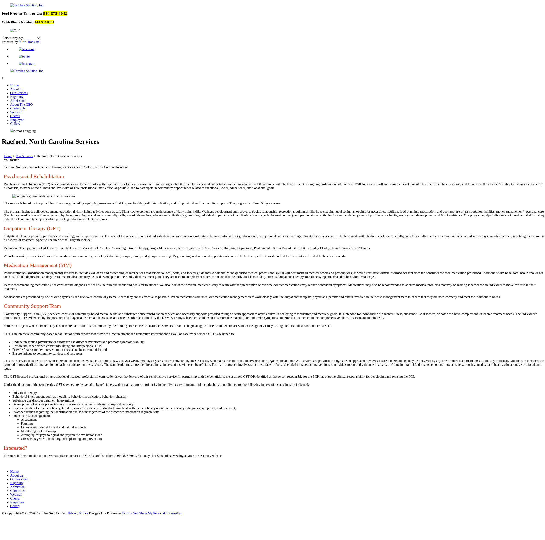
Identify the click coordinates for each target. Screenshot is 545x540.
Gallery (15, 123)
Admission (17, 100)
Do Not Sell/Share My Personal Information (151, 513)
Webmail (16, 112)
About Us (16, 89)
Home (14, 85)
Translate (33, 42)
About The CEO (21, 104)
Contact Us (17, 108)
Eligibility (16, 97)
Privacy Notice (78, 513)
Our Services (19, 93)
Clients (15, 116)
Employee (17, 120)
